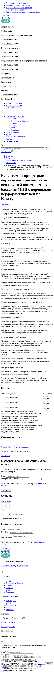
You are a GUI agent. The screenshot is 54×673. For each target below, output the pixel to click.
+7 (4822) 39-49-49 (14, 103)
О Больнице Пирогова (15, 116)
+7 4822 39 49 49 (8, 622)
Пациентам (11, 605)
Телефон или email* (9, 479)
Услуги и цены (12, 132)
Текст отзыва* (7, 537)
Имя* (3, 476)
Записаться (6, 152)
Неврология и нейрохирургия (19, 7)
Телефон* (5, 532)
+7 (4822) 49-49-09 (14, 105)
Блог (13, 128)
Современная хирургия (16, 10)
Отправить (6, 490)
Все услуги (11, 601)
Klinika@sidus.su (8, 627)
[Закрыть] (2, 641)
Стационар (15, 123)
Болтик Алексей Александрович (15, 447)
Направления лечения (15, 137)
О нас (13, 119)
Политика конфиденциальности (15, 566)
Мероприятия (12, 141)
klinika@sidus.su (13, 108)
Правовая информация (21, 121)
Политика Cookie (25, 670)
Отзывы (14, 125)
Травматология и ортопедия (18, 5)
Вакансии (15, 130)
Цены (8, 607)
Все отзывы (6, 501)
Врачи (8, 134)
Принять (49, 664)
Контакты (10, 139)
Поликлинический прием (17, 3)
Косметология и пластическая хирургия (23, 12)
